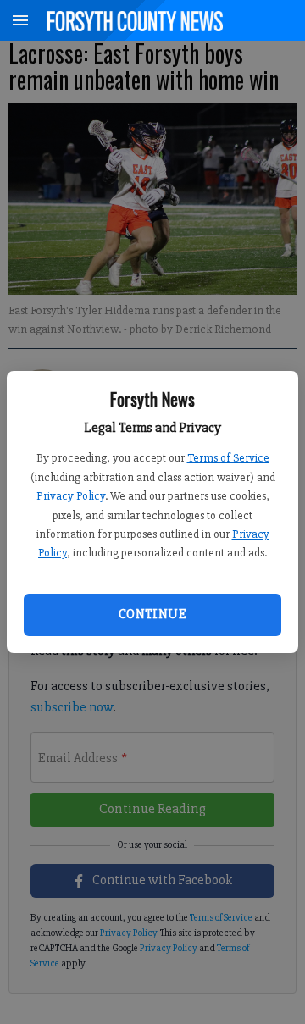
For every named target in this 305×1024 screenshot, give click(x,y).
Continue (152, 614)
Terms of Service (228, 458)
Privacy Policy (70, 496)
